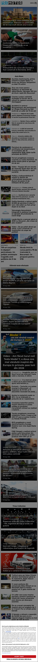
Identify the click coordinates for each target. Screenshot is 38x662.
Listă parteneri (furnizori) (6, 653)
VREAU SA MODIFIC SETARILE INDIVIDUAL (19, 659)
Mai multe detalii (8, 631)
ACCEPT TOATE (19, 656)
